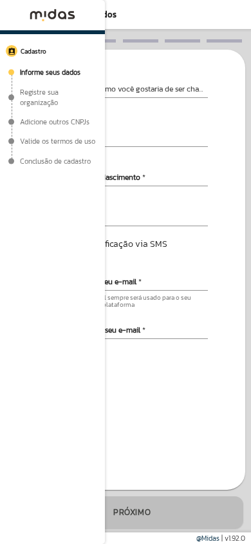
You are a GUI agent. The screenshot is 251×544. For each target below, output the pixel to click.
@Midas (207, 538)
